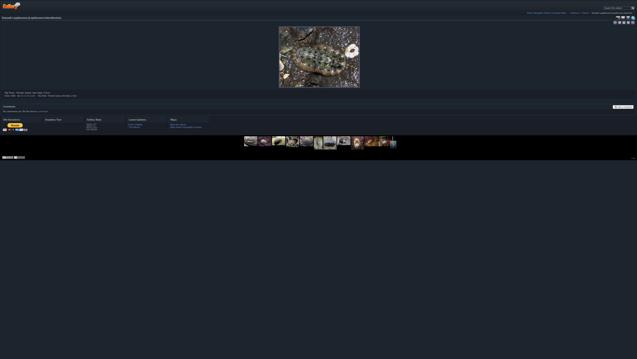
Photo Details (628, 18)
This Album (134, 127)
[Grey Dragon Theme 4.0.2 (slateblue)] (20, 157)
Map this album (633, 18)
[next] (628, 22)
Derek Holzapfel (28, 96)
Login (633, 158)
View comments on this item (623, 18)
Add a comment (625, 107)
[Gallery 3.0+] (8, 157)
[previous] (619, 22)
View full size (618, 18)
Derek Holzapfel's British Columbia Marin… (547, 13)
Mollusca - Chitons (580, 13)
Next (393, 144)
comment (42, 111)
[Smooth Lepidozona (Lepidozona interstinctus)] (319, 57)
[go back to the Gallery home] (12, 5)
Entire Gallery (135, 124)
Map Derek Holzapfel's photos (186, 127)
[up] (624, 22)
